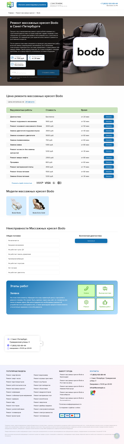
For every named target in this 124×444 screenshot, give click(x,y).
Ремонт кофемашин (13, 392)
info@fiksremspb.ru (97, 388)
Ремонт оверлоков (40, 402)
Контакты (94, 371)
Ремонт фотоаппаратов (42, 385)
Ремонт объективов (41, 389)
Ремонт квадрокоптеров (42, 392)
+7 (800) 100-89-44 (109, 4)
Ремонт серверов (12, 399)
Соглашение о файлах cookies (69, 408)
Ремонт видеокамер (41, 375)
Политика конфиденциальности (70, 404)
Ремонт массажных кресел (15, 389)
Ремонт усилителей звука (15, 409)
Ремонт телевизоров (13, 412)
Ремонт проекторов (13, 416)
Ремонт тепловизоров (41, 416)
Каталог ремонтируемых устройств (32, 5)
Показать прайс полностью (22, 183)
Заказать (109, 117)
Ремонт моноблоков (41, 399)
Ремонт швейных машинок (43, 406)
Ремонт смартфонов (13, 375)
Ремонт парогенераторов (15, 382)
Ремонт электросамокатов (43, 412)
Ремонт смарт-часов (13, 378)
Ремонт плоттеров (12, 406)
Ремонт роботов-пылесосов (16, 385)
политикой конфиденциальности (47, 77)
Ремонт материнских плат (43, 395)
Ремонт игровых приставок (43, 378)
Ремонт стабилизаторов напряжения (19, 395)
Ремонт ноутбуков (40, 382)
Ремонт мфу (10, 402)
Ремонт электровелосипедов (44, 409)
